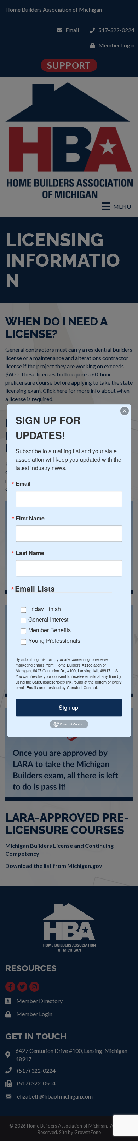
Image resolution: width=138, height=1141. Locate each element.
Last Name (30, 553)
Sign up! (69, 707)
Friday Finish (44, 609)
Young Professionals (54, 640)
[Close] (124, 411)
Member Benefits (49, 630)
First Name (30, 518)
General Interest (48, 619)
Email (23, 483)
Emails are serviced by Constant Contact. (62, 687)
